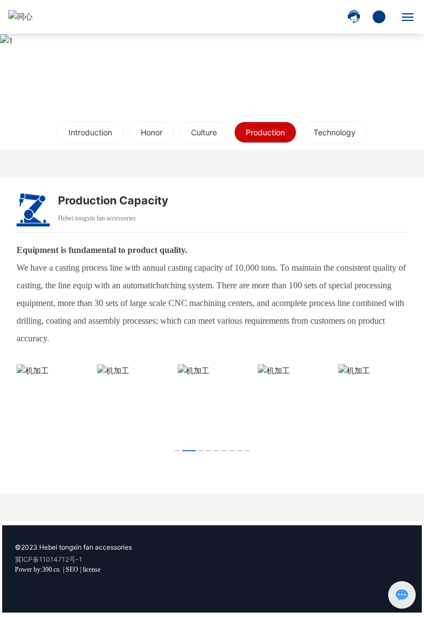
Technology (335, 132)
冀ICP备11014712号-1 (48, 559)
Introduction (90, 132)
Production (265, 132)
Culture (204, 132)
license (91, 569)
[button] (177, 450)
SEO (72, 569)
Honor (151, 132)
